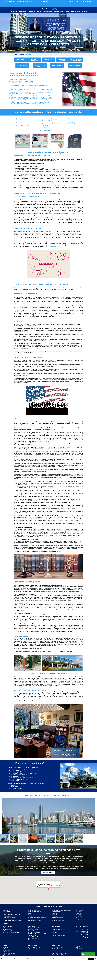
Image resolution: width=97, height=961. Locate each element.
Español (83, 1)
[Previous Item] (3, 815)
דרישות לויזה (85, 929)
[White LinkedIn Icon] (82, 948)
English (71, 1)
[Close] (95, 959)
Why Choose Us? (32, 948)
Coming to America (8, 951)
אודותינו (86, 928)
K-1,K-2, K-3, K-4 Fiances (10, 917)
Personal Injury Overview (34, 947)
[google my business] (41, 1)
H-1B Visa (79, 916)
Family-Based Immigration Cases (12, 922)
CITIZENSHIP (6, 911)
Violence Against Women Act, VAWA (12, 920)
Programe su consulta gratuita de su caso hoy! (48, 849)
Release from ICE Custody (35, 920)
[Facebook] (44, 1)
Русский (89, 1)
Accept (90, 958)
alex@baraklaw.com (60, 948)
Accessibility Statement (9, 953)
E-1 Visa (55, 913)
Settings (84, 958)
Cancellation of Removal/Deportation (37, 917)
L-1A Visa (55, 916)
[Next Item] (94, 815)
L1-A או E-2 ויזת (84, 934)
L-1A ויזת (85, 932)
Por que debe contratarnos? (29, 763)
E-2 (81, 929)
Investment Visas (57, 911)
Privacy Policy (7, 954)
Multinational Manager (58, 917)
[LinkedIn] (47, 1)
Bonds (30, 916)
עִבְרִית (78, 1)
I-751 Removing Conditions (10, 919)
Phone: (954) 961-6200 (57, 947)
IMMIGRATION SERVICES (48, 906)
